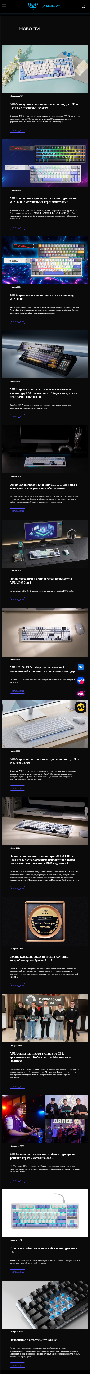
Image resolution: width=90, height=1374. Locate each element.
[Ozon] (80, 680)
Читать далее (17, 130)
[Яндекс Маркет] (80, 707)
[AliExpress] (80, 667)
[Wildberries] (80, 693)
